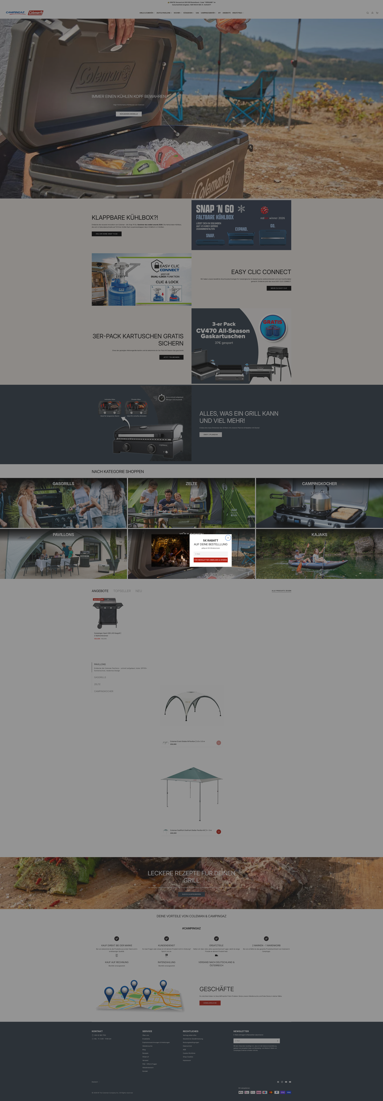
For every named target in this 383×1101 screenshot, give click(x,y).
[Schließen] (228, 537)
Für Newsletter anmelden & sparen (210, 560)
